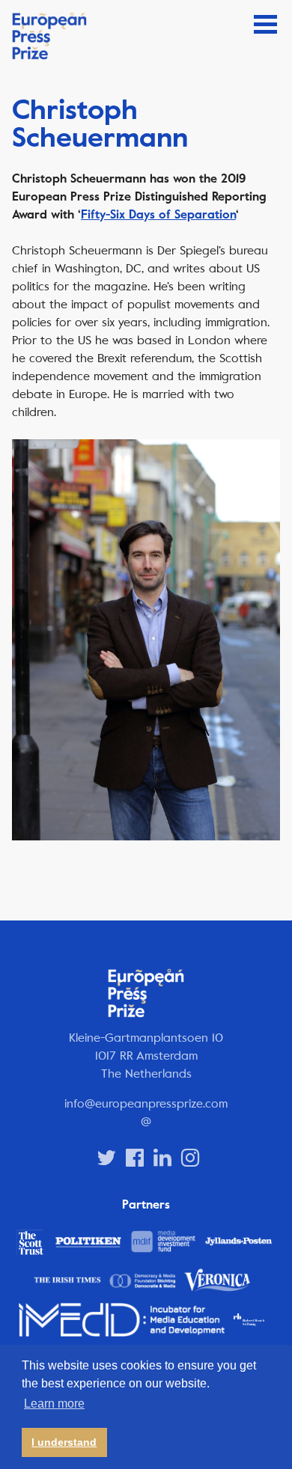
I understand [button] (64, 1442)
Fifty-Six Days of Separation (158, 215)
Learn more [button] (54, 1403)
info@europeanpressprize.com (146, 1103)
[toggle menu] (265, 24)
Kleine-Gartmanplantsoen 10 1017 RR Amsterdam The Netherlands (146, 1055)
